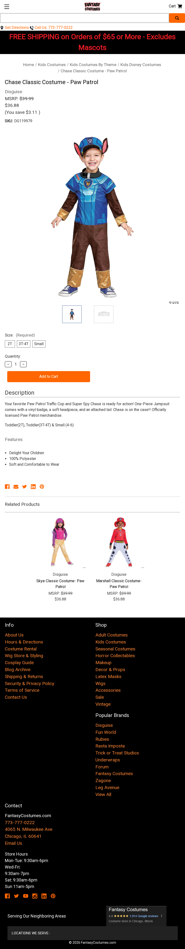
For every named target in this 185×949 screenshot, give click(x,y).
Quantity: (13, 356)
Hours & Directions (24, 642)
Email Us (13, 843)
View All (103, 794)
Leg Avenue (107, 787)
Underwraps (107, 760)
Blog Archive (17, 669)
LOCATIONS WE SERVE (30, 933)
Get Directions (16, 27)
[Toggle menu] (6, 6)
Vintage (103, 704)
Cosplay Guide (19, 662)
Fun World (105, 732)
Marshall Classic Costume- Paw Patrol (119, 584)
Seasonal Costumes (115, 649)
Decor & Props (110, 669)
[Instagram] (34, 896)
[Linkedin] (33, 486)
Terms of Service (22, 690)
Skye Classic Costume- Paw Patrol (60, 584)
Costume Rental (21, 649)
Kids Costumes (110, 642)
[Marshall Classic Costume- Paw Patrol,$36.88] (119, 542)
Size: (20, 335)
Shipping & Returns (24, 676)
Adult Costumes (111, 635)
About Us (14, 635)
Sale (99, 697)
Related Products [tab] (22, 504)
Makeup (103, 662)
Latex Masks (108, 676)
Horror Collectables (115, 655)
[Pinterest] (42, 486)
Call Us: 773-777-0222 (53, 27)
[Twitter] (24, 486)
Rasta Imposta (110, 746)
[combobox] (84, 18)
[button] (136, 916)
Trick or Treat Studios (117, 753)
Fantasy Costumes (114, 773)
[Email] (15, 486)
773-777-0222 (20, 822)
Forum (102, 767)
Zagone (103, 780)
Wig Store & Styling (24, 655)
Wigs (100, 683)
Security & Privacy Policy (29, 683)
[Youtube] (25, 896)
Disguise (104, 725)
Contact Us (16, 697)
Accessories (108, 690)
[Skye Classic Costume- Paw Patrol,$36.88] (60, 542)
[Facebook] (7, 486)
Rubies (102, 739)
